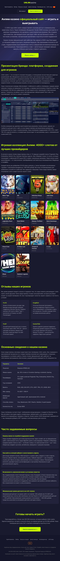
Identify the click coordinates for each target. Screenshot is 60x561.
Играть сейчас (29, 55)
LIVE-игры (51, 7)
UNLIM (30, 2)
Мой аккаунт (22, 11)
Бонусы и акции (22, 7)
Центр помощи (32, 7)
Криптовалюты (9, 7)
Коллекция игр (41, 7)
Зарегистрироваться (35, 11)
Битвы (15, 7)
